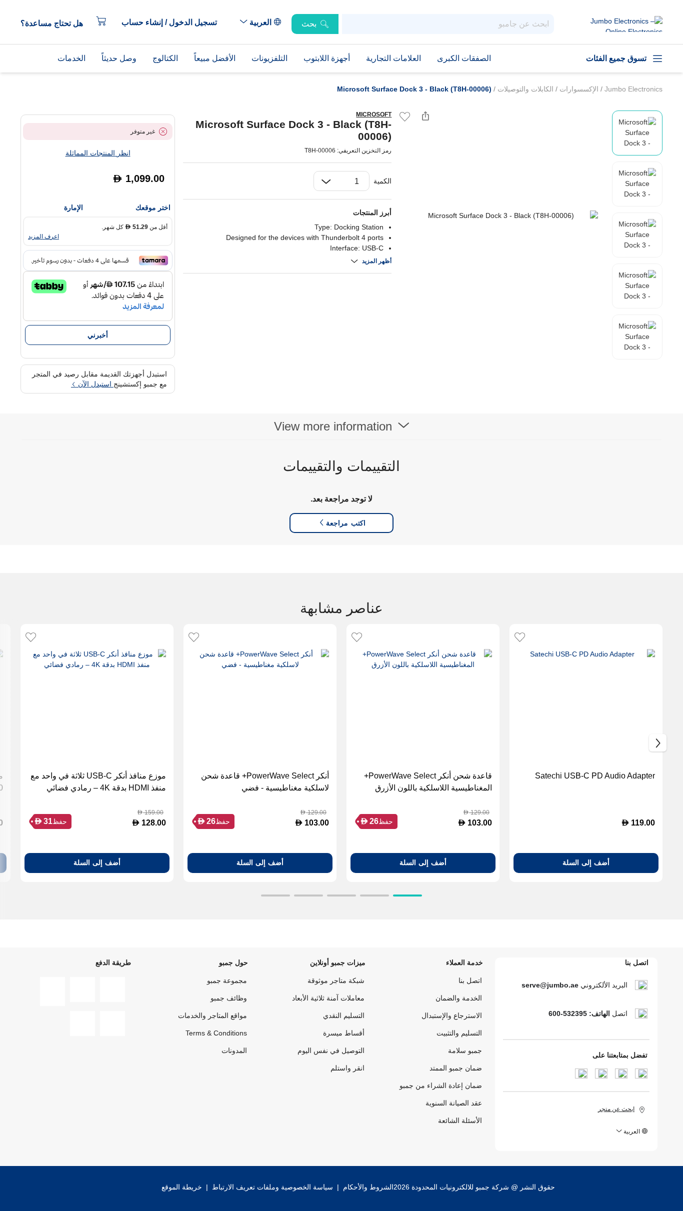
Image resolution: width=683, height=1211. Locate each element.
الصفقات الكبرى (464, 58)
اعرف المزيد (43, 236)
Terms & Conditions (216, 1033)
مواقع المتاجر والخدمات (212, 1016)
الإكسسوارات (578, 89)
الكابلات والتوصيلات (525, 89)
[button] (174, 22)
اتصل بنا (470, 980)
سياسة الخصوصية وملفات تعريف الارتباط (272, 1187)
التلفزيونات (270, 58)
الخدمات (72, 58)
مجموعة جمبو (227, 980)
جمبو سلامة (465, 1050)
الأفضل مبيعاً (215, 58)
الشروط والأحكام (367, 1187)
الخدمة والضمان (459, 998)
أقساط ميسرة (343, 1033)
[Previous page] (408, 216)
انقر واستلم (347, 1068)
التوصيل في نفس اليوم (331, 1050)
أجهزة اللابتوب (327, 58)
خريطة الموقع (182, 1187)
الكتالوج (165, 58)
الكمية (383, 181)
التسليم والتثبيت (459, 1033)
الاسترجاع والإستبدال (452, 1016)
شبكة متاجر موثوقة (336, 980)
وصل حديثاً (119, 58)
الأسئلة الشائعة (460, 1120)
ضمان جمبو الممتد (456, 1068)
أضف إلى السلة (586, 862)
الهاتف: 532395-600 (579, 1014)
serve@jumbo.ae (550, 985)
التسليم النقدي (343, 1016)
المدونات (234, 1050)
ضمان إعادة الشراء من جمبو (441, 1086)
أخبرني (98, 335)
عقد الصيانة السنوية (454, 1103)
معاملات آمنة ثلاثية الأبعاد (328, 998)
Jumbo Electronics (632, 89)
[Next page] (602, 216)
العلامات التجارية (393, 58)
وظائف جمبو (228, 998)
